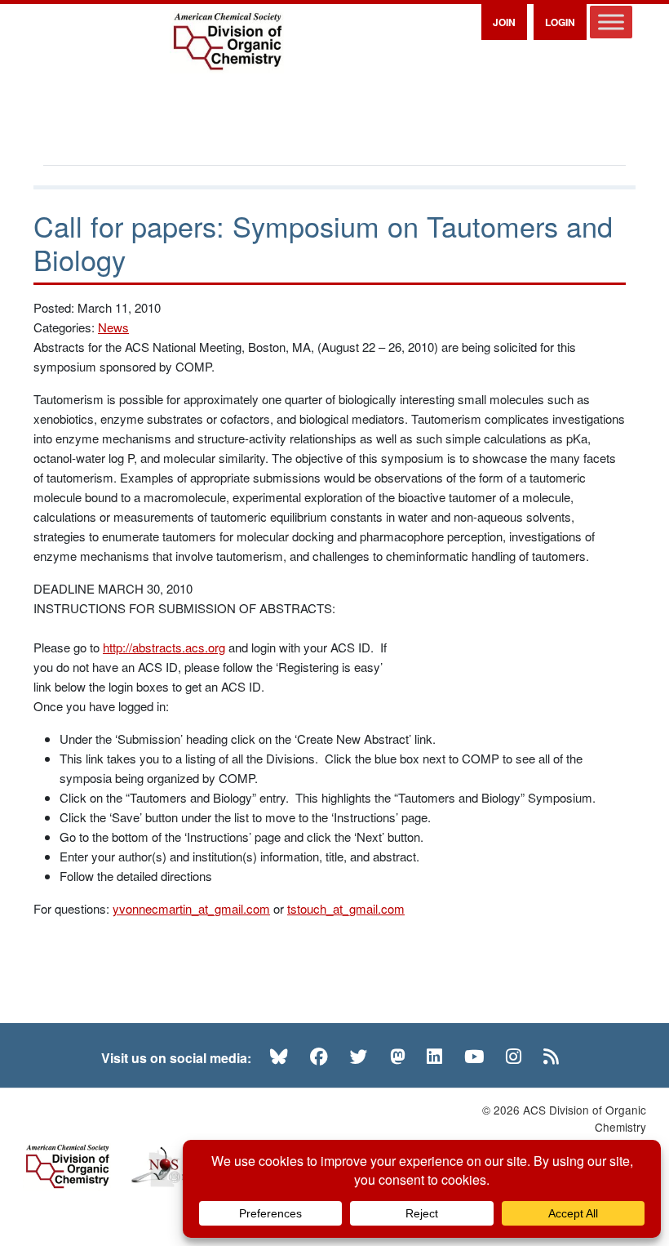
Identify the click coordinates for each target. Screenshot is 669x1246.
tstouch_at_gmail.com (346, 908)
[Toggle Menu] (611, 21)
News (113, 327)
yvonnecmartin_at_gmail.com (191, 908)
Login (560, 22)
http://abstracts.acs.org (164, 647)
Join (504, 22)
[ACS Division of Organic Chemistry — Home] (227, 42)
